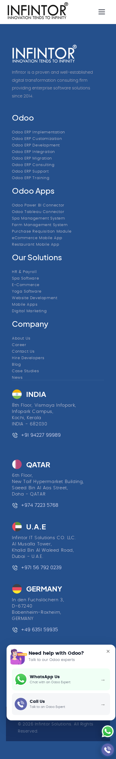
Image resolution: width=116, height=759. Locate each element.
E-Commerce (26, 285)
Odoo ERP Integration (33, 152)
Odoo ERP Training (30, 178)
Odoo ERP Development (36, 145)
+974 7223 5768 (39, 505)
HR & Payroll (24, 272)
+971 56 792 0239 (41, 567)
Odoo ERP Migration (32, 158)
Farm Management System (40, 225)
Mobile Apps (25, 305)
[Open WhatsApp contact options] (105, 731)
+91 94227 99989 (41, 435)
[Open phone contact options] (105, 750)
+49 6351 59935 (39, 629)
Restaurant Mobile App (35, 245)
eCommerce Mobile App (37, 238)
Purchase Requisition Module (41, 231)
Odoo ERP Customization (37, 139)
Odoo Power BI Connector (38, 205)
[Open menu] (102, 12)
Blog (16, 365)
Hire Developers (28, 358)
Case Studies (25, 371)
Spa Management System (38, 218)
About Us (21, 338)
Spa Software (25, 278)
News (17, 378)
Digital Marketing (29, 311)
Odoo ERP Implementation (38, 132)
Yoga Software (27, 291)
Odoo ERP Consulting (33, 165)
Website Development (34, 298)
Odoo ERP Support (30, 171)
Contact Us (23, 352)
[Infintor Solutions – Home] (44, 54)
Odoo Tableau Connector (38, 212)
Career (19, 345)
